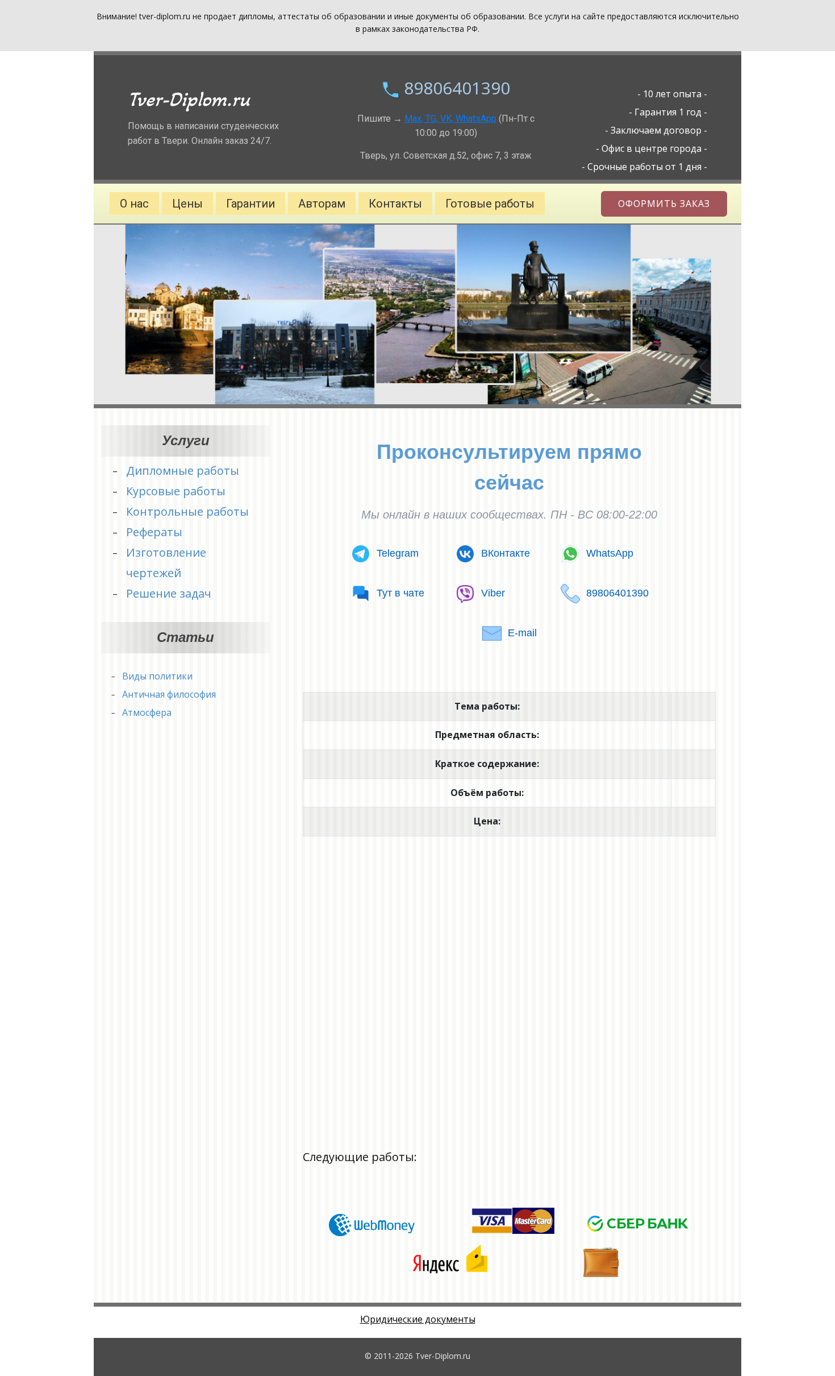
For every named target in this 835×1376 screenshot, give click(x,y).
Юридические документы (417, 1319)
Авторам (321, 203)
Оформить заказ (664, 203)
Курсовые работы (176, 491)
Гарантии (250, 203)
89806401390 (457, 88)
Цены (187, 203)
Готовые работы (490, 203)
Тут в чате (400, 593)
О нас (134, 203)
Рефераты (154, 532)
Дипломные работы (182, 470)
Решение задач (168, 593)
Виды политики (157, 676)
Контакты (395, 203)
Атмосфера (147, 712)
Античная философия (169, 694)
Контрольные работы (187, 511)
